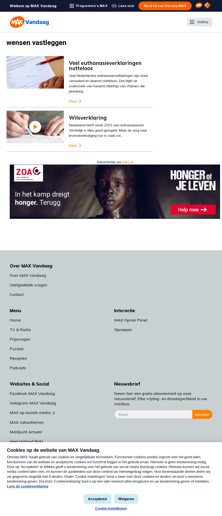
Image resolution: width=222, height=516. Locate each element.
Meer (73, 101)
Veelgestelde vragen (28, 284)
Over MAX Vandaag (28, 275)
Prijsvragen (20, 339)
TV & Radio (20, 329)
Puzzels (17, 348)
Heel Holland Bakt (26, 441)
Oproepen (123, 329)
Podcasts (18, 367)
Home (15, 320)
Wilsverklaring (88, 117)
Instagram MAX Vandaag (33, 403)
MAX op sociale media (30, 412)
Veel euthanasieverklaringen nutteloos (105, 65)
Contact (17, 294)
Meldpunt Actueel (26, 431)
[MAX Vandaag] (29, 22)
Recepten (18, 358)
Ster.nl (127, 162)
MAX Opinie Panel (130, 320)
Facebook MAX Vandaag (32, 393)
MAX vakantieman (27, 422)
